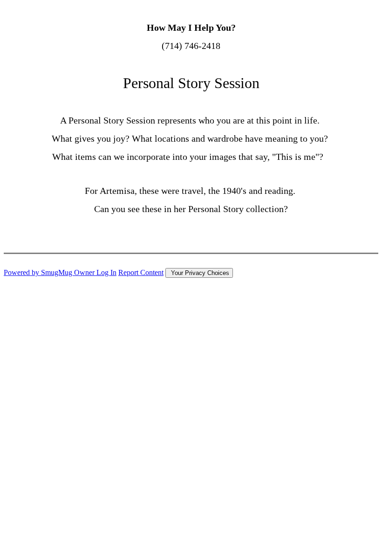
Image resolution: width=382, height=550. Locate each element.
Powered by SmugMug (39, 272)
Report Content (141, 272)
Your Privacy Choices (199, 272)
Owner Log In (95, 272)
